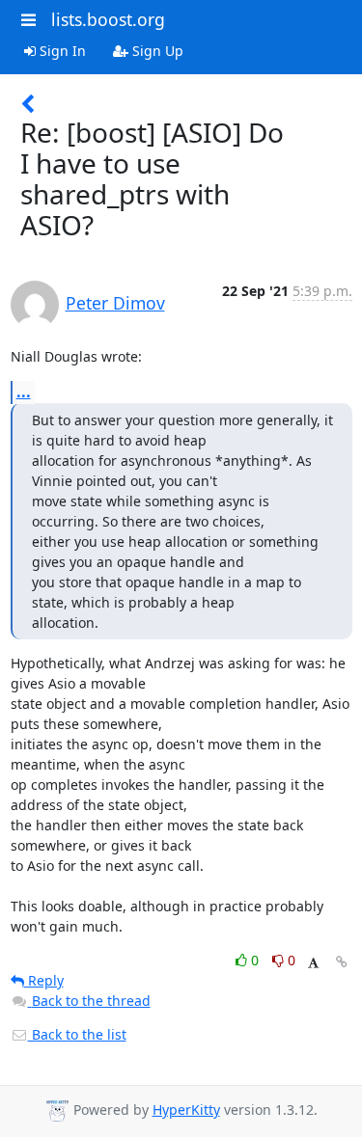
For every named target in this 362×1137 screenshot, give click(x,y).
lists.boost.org (108, 19)
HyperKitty (186, 1109)
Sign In (61, 50)
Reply (44, 980)
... (23, 391)
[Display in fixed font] (313, 963)
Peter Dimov (115, 302)
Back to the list (77, 1034)
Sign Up (155, 50)
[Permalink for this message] (341, 962)
